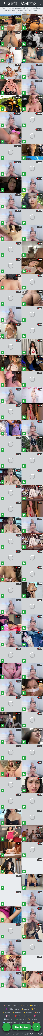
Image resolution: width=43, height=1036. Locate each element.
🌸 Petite (9, 1016)
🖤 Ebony (15, 1005)
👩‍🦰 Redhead (28, 1012)
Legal (40, 1034)
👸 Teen (34, 1009)
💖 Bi (35, 1016)
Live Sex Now (21, 1027)
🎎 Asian (6, 1005)
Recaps (24, 1034)
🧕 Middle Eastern (12, 1009)
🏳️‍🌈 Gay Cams (21, 1019)
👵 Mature (25, 1009)
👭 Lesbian (27, 1016)
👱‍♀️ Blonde (6, 1012)
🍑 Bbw (37, 1012)
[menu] (6, 1027)
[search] (36, 1027)
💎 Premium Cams (9, 1023)
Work (19, 1034)
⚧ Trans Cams (33, 1019)
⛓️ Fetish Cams (24, 1023)
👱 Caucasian (35, 1005)
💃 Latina (24, 1005)
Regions (14, 1034)
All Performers (32, 1034)
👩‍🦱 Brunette (16, 1012)
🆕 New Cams (9, 1019)
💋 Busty (18, 1016)
